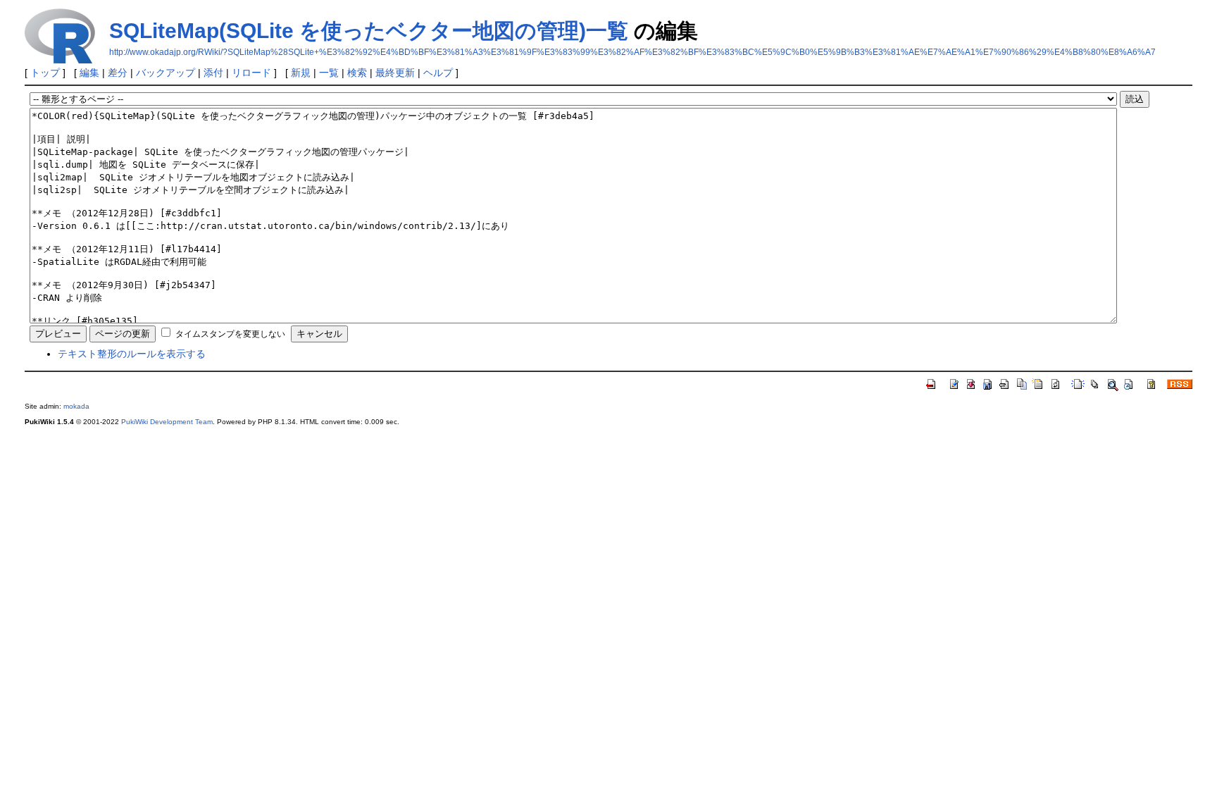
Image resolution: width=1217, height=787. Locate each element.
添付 (213, 72)
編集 (89, 72)
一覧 (329, 72)
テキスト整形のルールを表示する (132, 353)
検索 (357, 72)
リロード (251, 72)
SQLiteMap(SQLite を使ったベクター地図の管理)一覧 (368, 30)
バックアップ (165, 72)
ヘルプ (438, 72)
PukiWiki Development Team (167, 422)
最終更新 (395, 72)
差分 (117, 72)
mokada (76, 406)
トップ (45, 72)
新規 (301, 72)
